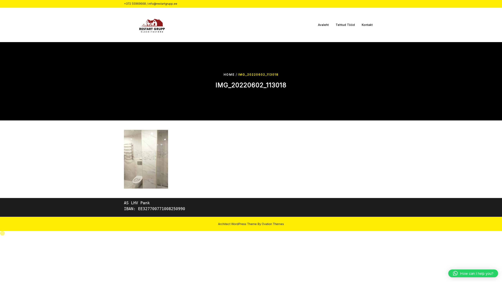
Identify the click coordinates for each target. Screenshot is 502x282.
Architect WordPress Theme (251, 224)
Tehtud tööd (345, 24)
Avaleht (323, 24)
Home (229, 74)
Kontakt (367, 24)
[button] (473, 273)
